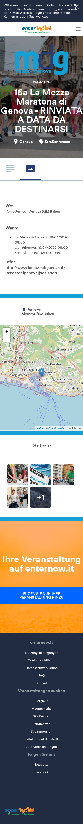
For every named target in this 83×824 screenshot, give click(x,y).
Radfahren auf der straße (42, 739)
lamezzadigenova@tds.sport (31, 272)
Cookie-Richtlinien (41, 660)
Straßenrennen (57, 141)
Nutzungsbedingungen (41, 653)
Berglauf (42, 701)
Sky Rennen (41, 716)
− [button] (6, 338)
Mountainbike (41, 709)
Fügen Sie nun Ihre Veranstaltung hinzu (41, 595)
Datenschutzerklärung (42, 668)
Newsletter (41, 765)
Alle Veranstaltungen (41, 747)
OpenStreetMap (57, 428)
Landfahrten (41, 724)
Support (41, 683)
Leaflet (40, 428)
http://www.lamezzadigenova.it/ (35, 267)
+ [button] (6, 331)
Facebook (42, 772)
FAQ (41, 676)
